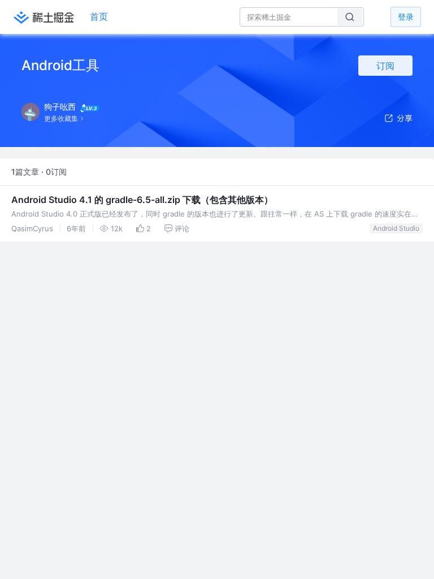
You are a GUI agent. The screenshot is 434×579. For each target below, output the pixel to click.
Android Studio (396, 228)
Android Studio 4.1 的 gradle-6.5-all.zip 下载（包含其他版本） (142, 199)
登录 (406, 16)
